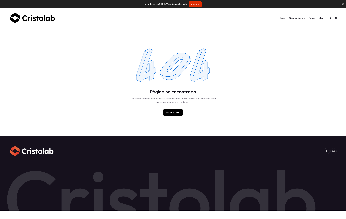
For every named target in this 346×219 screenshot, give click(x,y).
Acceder (195, 4)
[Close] (343, 4)
